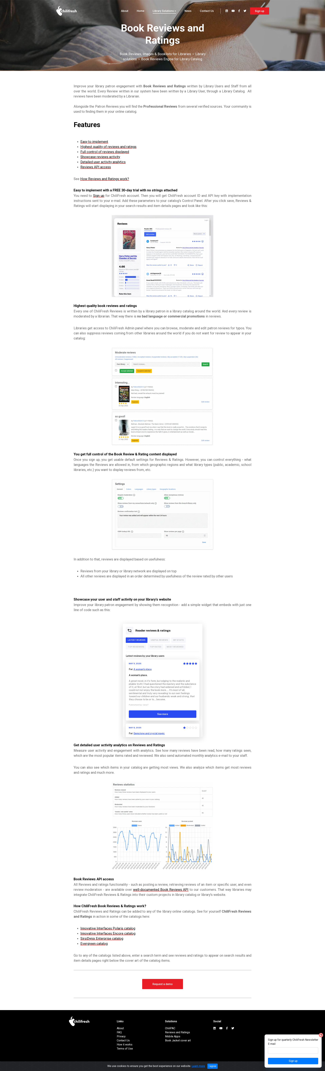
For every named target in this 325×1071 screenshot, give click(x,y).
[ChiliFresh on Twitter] (245, 11)
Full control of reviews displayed (104, 152)
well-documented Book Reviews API (160, 890)
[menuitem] (124, 11)
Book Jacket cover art (178, 1040)
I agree (212, 1066)
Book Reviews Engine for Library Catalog (171, 59)
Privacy (121, 1036)
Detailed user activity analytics (103, 162)
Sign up (259, 11)
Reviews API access (95, 167)
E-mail (271, 1043)
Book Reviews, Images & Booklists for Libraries (155, 54)
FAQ (119, 1032)
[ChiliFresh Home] (66, 11)
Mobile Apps (172, 1036)
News (188, 11)
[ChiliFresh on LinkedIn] (226, 11)
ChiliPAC (170, 1028)
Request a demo (163, 984)
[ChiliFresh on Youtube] (233, 11)
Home (140, 11)
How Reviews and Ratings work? (104, 179)
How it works (124, 1044)
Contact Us (207, 11)
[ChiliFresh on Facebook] (239, 11)
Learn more (198, 1066)
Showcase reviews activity (100, 157)
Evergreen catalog (94, 944)
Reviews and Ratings (177, 1032)
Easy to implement (94, 142)
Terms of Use (125, 1048)
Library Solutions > (164, 11)
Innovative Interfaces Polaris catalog (107, 928)
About (124, 11)
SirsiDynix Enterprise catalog (101, 938)
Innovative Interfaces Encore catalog (107, 933)
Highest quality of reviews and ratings (108, 147)
